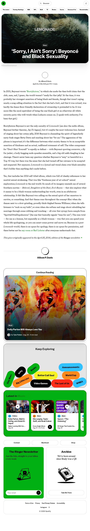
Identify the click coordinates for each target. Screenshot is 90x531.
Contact (17, 443)
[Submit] (38, 493)
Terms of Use (29, 503)
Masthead (45, 443)
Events (62, 9)
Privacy (37, 503)
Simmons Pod (72, 9)
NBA (28, 9)
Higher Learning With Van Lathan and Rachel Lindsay (17, 426)
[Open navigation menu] (86, 3)
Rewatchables (84, 9)
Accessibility (61, 503)
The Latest (6, 9)
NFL (35, 9)
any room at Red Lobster (33, 230)
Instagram (43, 507)
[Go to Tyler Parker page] (8, 334)
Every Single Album (39, 426)
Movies (54, 9)
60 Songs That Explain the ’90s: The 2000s (67, 426)
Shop (73, 443)
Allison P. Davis (46, 81)
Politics (15, 416)
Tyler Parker (17, 335)
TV (47, 9)
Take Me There (66, 493)
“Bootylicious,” (33, 91)
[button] (45, 3)
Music (45, 45)
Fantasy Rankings (18, 9)
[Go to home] (3, 3)
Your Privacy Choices (48, 503)
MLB (41, 9)
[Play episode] (50, 427)
